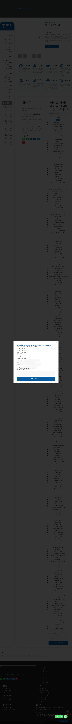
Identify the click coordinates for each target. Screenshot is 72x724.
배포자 (19, 355)
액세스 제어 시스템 (22, 350)
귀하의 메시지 (20, 369)
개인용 (19, 356)
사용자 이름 (20, 360)
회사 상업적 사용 (22, 358)
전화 (18, 362)
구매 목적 (19, 353)
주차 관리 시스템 (22, 352)
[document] (36, 362)
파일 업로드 (20, 368)
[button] (56, 343)
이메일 (19, 367)
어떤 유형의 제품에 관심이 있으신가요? (27, 346)
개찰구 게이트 (21, 348)
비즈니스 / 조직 (21, 364)
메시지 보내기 (36, 378)
